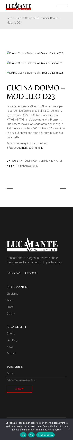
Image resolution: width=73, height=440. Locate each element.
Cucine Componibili (36, 160)
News (10, 346)
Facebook (32, 273)
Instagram (14, 273)
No (31, 435)
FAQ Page (13, 340)
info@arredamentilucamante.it (25, 147)
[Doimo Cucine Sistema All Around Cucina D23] (37, 53)
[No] (68, 429)
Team (10, 300)
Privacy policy (45, 435)
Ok (23, 435)
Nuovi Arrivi (55, 160)
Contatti (11, 353)
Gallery (11, 313)
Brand (10, 307)
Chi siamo (12, 293)
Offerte (11, 333)
